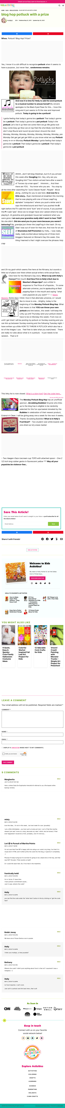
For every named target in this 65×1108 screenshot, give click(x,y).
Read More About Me (37, 578)
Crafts (32, 1078)
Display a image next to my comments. (24, 747)
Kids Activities (14, 10)
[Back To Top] (4, 1020)
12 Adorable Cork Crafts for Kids (40, 650)
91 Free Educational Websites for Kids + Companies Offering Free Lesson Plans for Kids (34, 602)
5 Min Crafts (32, 1096)
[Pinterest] (49, 583)
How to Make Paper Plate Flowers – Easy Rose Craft (14, 599)
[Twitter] (45, 583)
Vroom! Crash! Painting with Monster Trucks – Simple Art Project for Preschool (55, 657)
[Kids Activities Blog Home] (8, 5)
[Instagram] (32, 583)
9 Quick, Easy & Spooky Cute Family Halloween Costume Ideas (8, 654)
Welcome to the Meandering (41, 378)
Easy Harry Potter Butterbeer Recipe (16, 611)
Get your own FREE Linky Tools (56, 397)
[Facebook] (40, 583)
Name (4, 731)
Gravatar (15, 747)
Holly (11, 20)
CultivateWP (60, 1105)
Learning (32, 1081)
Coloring (32, 1074)
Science (32, 1086)
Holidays (32, 1093)
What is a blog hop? (34, 394)
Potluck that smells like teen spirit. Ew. (9, 378)
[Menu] (63, 5)
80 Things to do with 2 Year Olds (52, 598)
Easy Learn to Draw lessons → (37, 1)
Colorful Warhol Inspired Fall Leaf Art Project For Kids (24, 653)
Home (2, 10)
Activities (32, 1071)
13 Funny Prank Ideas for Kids (34, 611)
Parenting (32, 1089)
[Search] (59, 5)
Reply (59, 778)
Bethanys (20, 363)
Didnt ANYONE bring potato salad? (30, 378)
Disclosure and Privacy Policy (42, 1105)
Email (5, 739)
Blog (7, 10)
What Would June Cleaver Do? (20, 378)
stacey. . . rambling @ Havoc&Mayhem (52, 364)
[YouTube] (36, 583)
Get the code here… (52, 394)
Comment (6, 709)
